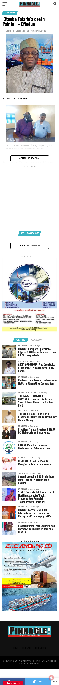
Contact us (40, 648)
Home (15, 648)
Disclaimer (26, 648)
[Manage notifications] (51, 677)
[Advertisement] (29, 199)
